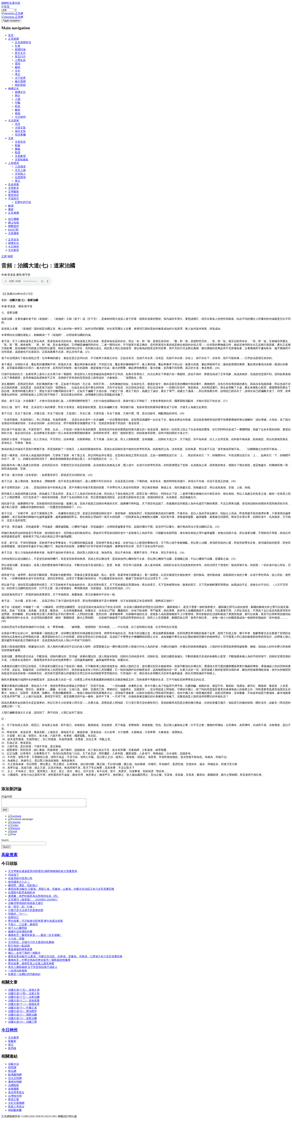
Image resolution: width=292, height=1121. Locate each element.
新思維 (12, 1048)
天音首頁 (20, 141)
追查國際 (13, 1088)
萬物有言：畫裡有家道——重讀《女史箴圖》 (35, 935)
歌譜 (17, 152)
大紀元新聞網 (16, 1103)
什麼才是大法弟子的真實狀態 (25, 910)
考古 (17, 74)
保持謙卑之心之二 (19, 881)
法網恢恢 (13, 1085)
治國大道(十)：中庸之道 (22, 1007)
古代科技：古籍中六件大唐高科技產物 (31, 942)
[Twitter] (13, 825)
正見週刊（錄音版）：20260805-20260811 (33, 899)
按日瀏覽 (13, 219)
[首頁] (5, 6)
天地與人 (20, 173)
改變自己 (13, 917)
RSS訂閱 (13, 229)
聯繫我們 (13, 226)
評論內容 (6, 796)
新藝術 (12, 1041)
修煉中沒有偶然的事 (20, 931)
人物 (17, 99)
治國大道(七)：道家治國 (22, 1018)
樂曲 (17, 148)
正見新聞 (13, 38)
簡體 (10, 256)
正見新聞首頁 (23, 42)
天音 (11, 138)
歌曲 (17, 145)
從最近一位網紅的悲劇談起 (24, 974)
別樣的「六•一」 (18, 913)
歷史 (17, 95)
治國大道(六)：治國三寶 (22, 1021)
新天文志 (20, 53)
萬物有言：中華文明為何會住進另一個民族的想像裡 (39, 959)
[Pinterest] (14, 828)
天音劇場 (20, 156)
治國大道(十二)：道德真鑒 (24, 1000)
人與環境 (13, 163)
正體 (4, 256)
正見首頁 (13, 239)
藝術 (17, 67)
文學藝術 (13, 191)
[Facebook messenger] (20, 819)
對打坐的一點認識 (19, 945)
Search (5, 840)
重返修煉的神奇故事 (20, 949)
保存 (5, 809)
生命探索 (13, 184)
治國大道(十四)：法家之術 (24, 993)
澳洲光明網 (15, 1081)
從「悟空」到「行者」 (21, 906)
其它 (17, 180)
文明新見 (13, 188)
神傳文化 (13, 88)
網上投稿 (13, 222)
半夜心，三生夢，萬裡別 (23, 924)
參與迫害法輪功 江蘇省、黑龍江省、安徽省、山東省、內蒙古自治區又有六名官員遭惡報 (61, 888)
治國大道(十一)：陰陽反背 (24, 1004)
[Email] (12, 831)
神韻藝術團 (15, 1110)
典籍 (17, 113)
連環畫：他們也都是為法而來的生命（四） (33, 896)
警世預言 (13, 195)
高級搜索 (9, 854)
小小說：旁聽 (16, 938)
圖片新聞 (20, 81)
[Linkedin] (14, 822)
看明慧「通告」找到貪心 (23, 885)
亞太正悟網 (15, 1078)
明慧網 (12, 1067)
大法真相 (13, 120)
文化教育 (13, 250)
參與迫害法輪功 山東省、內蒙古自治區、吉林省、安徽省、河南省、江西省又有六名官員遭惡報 (65, 956)
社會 (17, 45)
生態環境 (20, 177)
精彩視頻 (20, 85)
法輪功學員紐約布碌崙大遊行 (25, 903)
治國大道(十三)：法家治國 (24, 997)
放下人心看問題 (17, 928)
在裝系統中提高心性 (20, 878)
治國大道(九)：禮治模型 (22, 1011)
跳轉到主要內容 (10, 3)
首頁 (11, 35)
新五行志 (20, 56)
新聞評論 (20, 49)
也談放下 (13, 874)
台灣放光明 (15, 1095)
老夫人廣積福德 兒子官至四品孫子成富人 (32, 967)
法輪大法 (13, 1063)
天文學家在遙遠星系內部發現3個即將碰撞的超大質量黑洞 (42, 871)
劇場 (11, 205)
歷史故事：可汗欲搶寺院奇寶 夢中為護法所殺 (35, 920)
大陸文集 (20, 127)
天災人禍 (20, 170)
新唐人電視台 (16, 1106)
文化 (17, 70)
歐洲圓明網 (15, 1074)
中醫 (17, 102)
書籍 (11, 209)
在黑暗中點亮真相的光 (21, 892)
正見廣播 (13, 212)
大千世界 (20, 77)
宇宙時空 (13, 198)
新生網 (12, 1071)
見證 (17, 124)
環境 (17, 63)
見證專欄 (20, 134)
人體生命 (20, 60)
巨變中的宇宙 (23, 202)
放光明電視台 (16, 1092)
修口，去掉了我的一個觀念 (24, 952)
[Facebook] (14, 816)
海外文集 (20, 131)
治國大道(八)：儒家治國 (22, 1014)
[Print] (12, 834)
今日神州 (20, 116)
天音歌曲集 (21, 159)
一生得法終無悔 (17, 970)
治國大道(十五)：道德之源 (24, 989)
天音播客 (13, 233)
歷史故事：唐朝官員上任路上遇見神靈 (31, 963)
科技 (17, 106)
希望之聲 (13, 1099)
